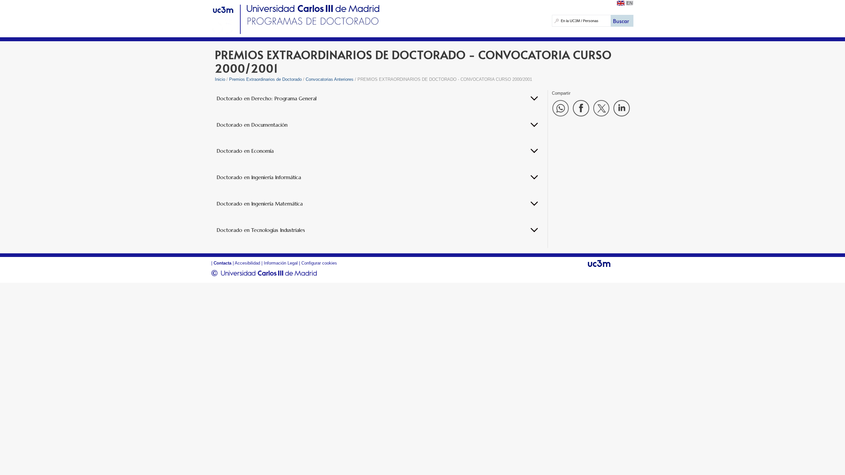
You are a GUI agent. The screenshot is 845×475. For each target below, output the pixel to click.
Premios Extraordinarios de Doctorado (265, 79)
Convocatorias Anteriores (330, 79)
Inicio (220, 79)
